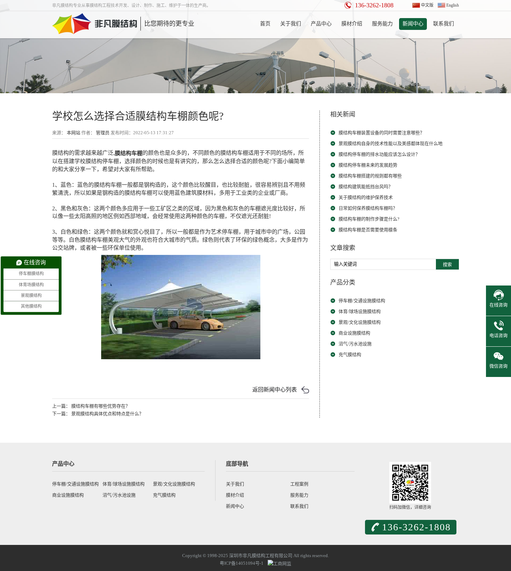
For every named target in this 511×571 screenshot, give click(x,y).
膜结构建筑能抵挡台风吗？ (366, 186)
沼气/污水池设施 (355, 343)
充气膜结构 (350, 354)
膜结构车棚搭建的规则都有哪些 (370, 175)
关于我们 (290, 23)
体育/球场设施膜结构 (360, 311)
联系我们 (443, 23)
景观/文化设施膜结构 (360, 322)
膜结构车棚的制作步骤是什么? (369, 219)
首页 (265, 23)
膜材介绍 (351, 23)
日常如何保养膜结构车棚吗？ (368, 208)
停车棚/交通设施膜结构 (362, 300)
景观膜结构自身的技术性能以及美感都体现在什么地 (391, 143)
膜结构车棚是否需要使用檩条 (368, 229)
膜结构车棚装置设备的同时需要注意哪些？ (381, 132)
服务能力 (382, 23)
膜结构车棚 (129, 153)
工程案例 (299, 483)
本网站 (73, 132)
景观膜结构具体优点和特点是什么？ (107, 413)
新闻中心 (413, 23)
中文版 (427, 5)
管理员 (103, 132)
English (452, 5)
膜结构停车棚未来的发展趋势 (368, 165)
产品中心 (321, 23)
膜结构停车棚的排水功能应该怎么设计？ (379, 154)
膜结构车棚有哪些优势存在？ (100, 406)
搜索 (447, 264)
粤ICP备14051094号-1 (241, 563)
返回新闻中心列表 (274, 390)
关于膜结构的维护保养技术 (366, 197)
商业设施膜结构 (354, 333)
